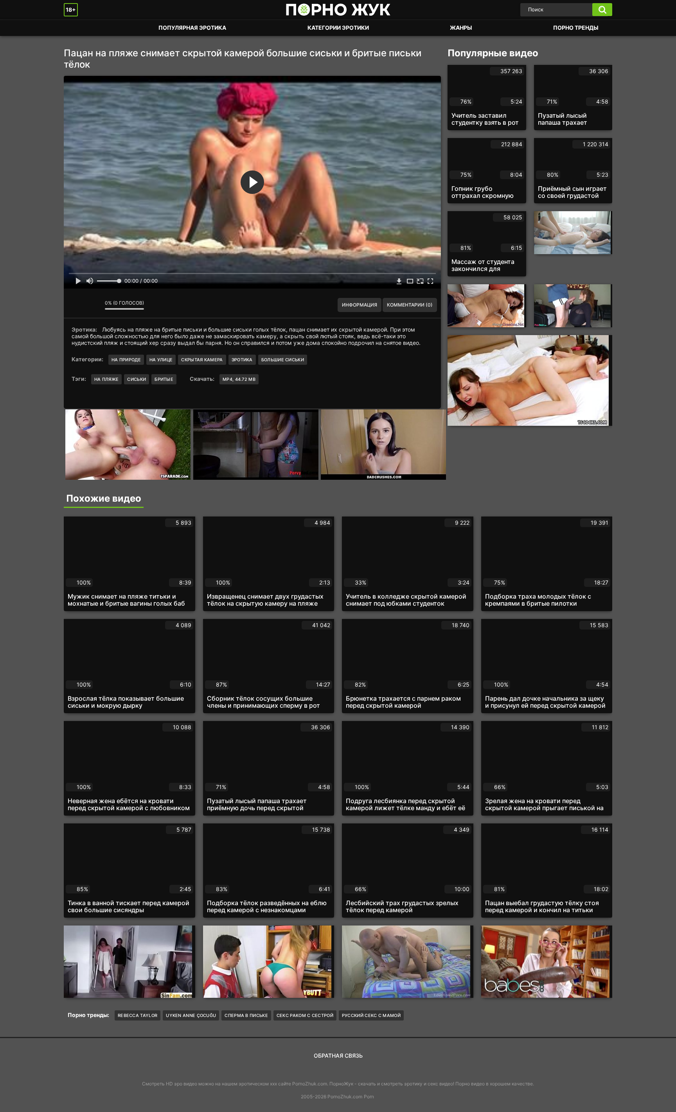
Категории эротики (338, 27)
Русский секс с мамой (371, 1015)
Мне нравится (75, 305)
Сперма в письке (246, 1015)
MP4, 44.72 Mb (239, 379)
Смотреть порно (77, 28)
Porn (369, 1096)
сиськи (136, 379)
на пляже (106, 379)
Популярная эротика (192, 27)
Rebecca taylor (137, 1015)
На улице (161, 359)
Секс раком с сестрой (305, 1015)
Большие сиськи (282, 359)
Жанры (461, 27)
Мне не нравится (93, 305)
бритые (164, 379)
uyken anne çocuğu (191, 1015)
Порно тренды (576, 27)
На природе (126, 359)
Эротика (242, 359)
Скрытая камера (202, 359)
